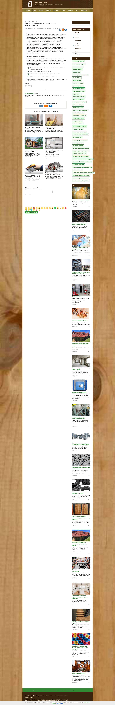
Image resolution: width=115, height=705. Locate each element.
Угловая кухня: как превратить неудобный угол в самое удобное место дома (79, 597)
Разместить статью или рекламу (66, 690)
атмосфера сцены (77, 69)
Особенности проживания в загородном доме (32, 150)
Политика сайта (45, 690)
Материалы (48, 10)
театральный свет (77, 121)
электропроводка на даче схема (81, 175)
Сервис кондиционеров (43, 45)
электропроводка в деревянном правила (83, 172)
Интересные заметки (78, 61)
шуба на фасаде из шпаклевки (81, 148)
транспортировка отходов (79, 126)
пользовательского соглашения (54, 700)
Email (40, 190)
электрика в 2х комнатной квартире (82, 161)
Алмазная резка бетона (77, 296)
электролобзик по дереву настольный (82, 167)
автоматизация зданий (79, 64)
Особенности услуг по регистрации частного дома (52, 173)
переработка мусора (78, 107)
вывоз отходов (77, 77)
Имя (26, 190)
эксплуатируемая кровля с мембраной (83, 159)
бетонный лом (76, 72)
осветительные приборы (79, 102)
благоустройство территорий (80, 75)
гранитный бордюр (78, 83)
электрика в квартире (78, 164)
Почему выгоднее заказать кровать (32, 127)
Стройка (34, 10)
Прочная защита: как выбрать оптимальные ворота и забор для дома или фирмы (81, 518)
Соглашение (54, 690)
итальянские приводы (79, 91)
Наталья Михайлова (29, 93)
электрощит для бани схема (80, 178)
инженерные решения (78, 88)
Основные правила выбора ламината (80, 320)
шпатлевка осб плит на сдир (80, 134)
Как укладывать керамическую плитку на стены (54, 127)
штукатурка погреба (78, 145)
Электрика (40, 10)
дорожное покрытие (78, 85)
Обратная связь (35, 690)
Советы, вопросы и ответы (46, 28)
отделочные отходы (78, 104)
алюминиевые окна (78, 66)
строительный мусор (78, 118)
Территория (70, 10)
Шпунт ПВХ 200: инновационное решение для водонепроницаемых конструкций (80, 648)
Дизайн (63, 10)
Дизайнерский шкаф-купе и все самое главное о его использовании (53, 151)
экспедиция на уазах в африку (81, 156)
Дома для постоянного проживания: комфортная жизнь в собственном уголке (80, 345)
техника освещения (78, 123)
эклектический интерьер (79, 153)
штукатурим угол (77, 137)
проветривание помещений (80, 110)
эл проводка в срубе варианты (80, 180)
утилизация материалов (79, 132)
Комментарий (28, 194)
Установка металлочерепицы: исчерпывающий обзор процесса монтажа (79, 544)
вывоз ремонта (77, 80)
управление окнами (78, 129)
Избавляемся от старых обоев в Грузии (81, 200)
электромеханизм (77, 170)
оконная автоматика (78, 99)
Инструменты (56, 10)
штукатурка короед (78, 142)
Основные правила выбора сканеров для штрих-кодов (32, 176)
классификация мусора (79, 96)
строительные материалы (79, 115)
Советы (76, 10)
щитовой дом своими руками (80, 151)
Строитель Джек (41, 3)
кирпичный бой (77, 94)
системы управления (78, 113)
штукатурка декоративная (80, 140)
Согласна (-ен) (60, 703)
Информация (84, 10)
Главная (28, 10)
